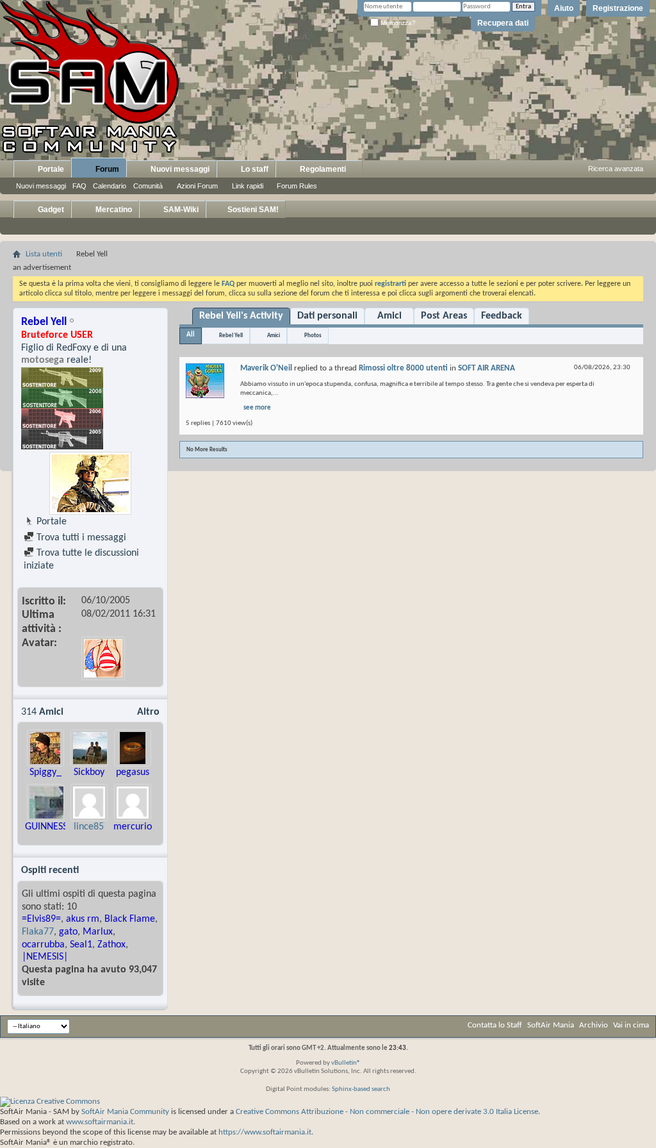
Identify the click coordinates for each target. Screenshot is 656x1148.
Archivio (593, 1025)
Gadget (50, 209)
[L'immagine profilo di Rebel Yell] (90, 483)
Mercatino (113, 209)
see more (257, 408)
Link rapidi (247, 186)
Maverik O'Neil (266, 368)
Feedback (501, 316)
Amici (389, 316)
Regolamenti (322, 169)
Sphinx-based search (361, 1089)
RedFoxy (73, 348)
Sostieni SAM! (252, 209)
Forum (106, 169)
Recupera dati (503, 23)
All (190, 334)
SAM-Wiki (180, 209)
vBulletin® (346, 1063)
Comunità (148, 186)
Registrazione (618, 8)
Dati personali (327, 316)
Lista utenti (44, 254)
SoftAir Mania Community (125, 1112)
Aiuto (563, 8)
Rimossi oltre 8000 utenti (403, 368)
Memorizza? (397, 22)
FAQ (79, 186)
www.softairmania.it (99, 1122)
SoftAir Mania (550, 1025)
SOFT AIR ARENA (486, 368)
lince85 (89, 827)
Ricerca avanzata (615, 168)
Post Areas (444, 316)
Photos (313, 335)
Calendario (109, 186)
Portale (50, 169)
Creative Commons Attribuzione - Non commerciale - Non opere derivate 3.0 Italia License (387, 1112)
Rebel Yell (231, 335)
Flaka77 (38, 932)
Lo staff (253, 169)
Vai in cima (631, 1025)
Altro (148, 712)
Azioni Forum (197, 186)
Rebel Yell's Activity (241, 316)
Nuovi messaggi (41, 186)
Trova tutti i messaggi (80, 538)
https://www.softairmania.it (264, 1132)
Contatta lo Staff (495, 1025)
